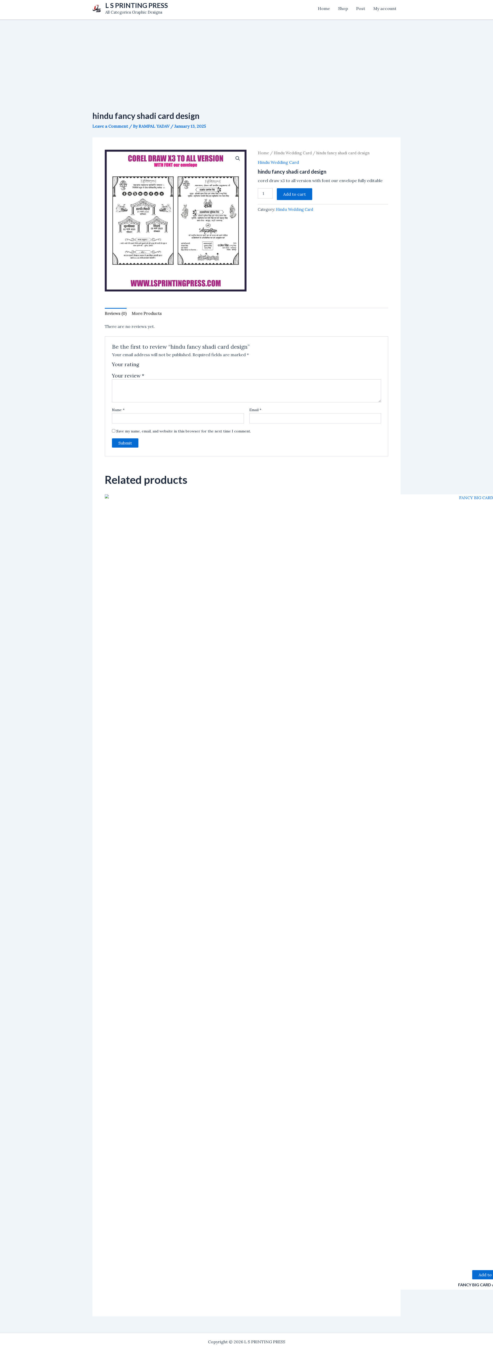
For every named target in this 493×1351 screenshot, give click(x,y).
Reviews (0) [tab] (116, 313)
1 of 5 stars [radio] (143, 366)
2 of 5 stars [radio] (150, 366)
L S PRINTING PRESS (136, 5)
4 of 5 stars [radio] (161, 366)
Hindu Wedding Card (293, 152)
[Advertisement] (246, 56)
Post (360, 8)
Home (324, 8)
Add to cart (294, 194)
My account (384, 8)
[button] (237, 158)
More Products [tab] (147, 313)
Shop (343, 8)
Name (118, 410)
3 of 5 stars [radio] (156, 366)
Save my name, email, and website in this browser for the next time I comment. (183, 431)
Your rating (125, 364)
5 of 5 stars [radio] (167, 366)
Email (255, 410)
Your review (128, 376)
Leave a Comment (110, 126)
